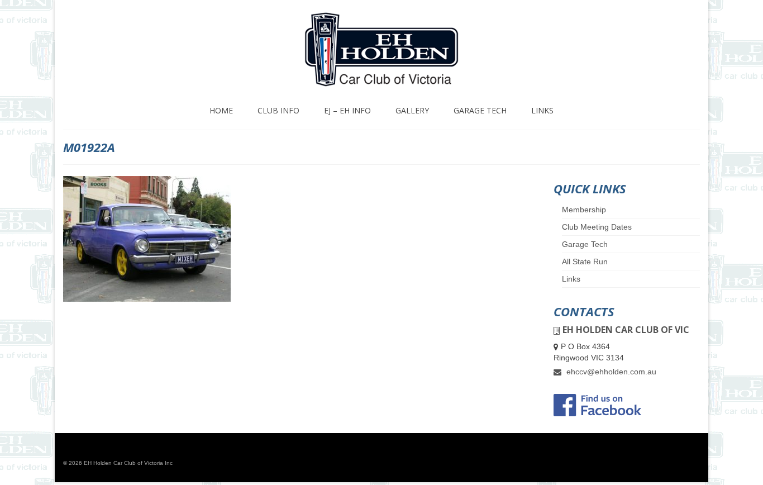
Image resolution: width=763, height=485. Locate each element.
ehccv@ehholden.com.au (610, 371)
